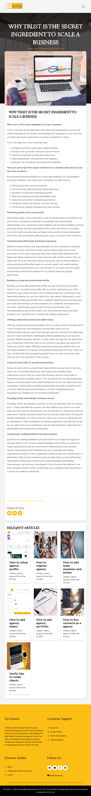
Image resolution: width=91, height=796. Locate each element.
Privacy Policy (56, 732)
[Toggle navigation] (82, 6)
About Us (54, 727)
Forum (10, 775)
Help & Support (56, 740)
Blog (10, 767)
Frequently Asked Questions (20, 771)
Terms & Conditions (58, 736)
